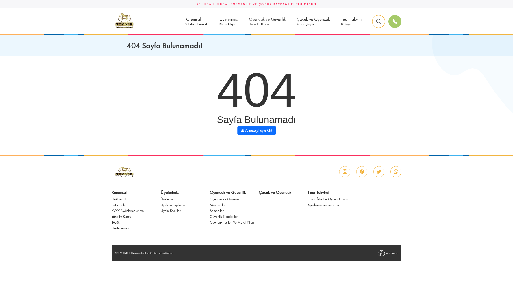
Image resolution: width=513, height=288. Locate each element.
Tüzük (115, 222)
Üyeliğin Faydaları (173, 205)
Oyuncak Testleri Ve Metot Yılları (232, 222)
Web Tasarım (392, 253)
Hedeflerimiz (120, 228)
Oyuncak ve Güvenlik (224, 199)
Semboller (217, 210)
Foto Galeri (119, 205)
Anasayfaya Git (258, 130)
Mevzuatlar (218, 205)
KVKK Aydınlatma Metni (128, 210)
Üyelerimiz (168, 199)
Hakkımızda (119, 199)
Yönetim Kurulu (121, 216)
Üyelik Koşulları (171, 210)
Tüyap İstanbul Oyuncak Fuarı (328, 199)
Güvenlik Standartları (224, 216)
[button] (196, 21)
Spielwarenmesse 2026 (324, 205)
